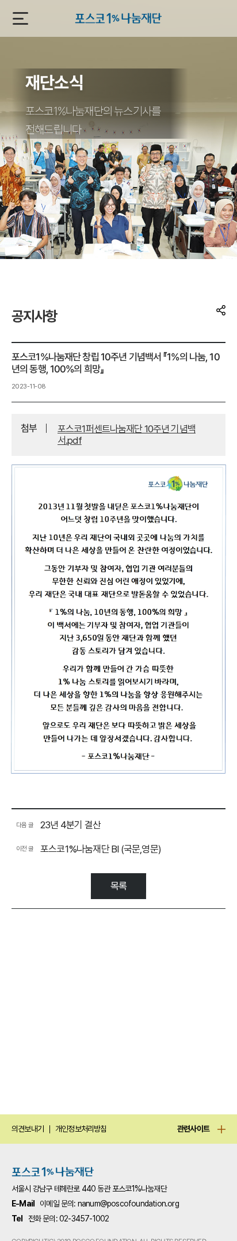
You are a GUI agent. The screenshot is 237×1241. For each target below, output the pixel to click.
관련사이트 (193, 1128)
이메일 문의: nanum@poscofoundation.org (109, 1203)
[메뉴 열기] (20, 18)
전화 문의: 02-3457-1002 (68, 1218)
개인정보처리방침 (81, 1128)
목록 (118, 886)
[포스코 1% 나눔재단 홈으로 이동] (53, 1172)
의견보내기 (28, 1128)
